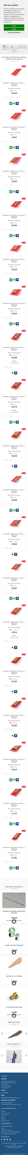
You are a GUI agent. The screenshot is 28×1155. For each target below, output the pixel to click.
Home (3, 1128)
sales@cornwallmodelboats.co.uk (10, 1098)
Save (24, 66)
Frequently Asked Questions (9, 1134)
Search (3, 1111)
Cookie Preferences (6, 1126)
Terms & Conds (5, 1113)
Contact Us (4, 1115)
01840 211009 (4, 1093)
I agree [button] (14, 26)
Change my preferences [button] (14, 32)
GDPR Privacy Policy (6, 1130)
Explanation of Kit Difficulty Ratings (10, 1132)
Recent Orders (5, 1120)
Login (2, 1117)
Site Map (3, 1119)
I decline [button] (14, 29)
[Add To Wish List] (14, 103)
